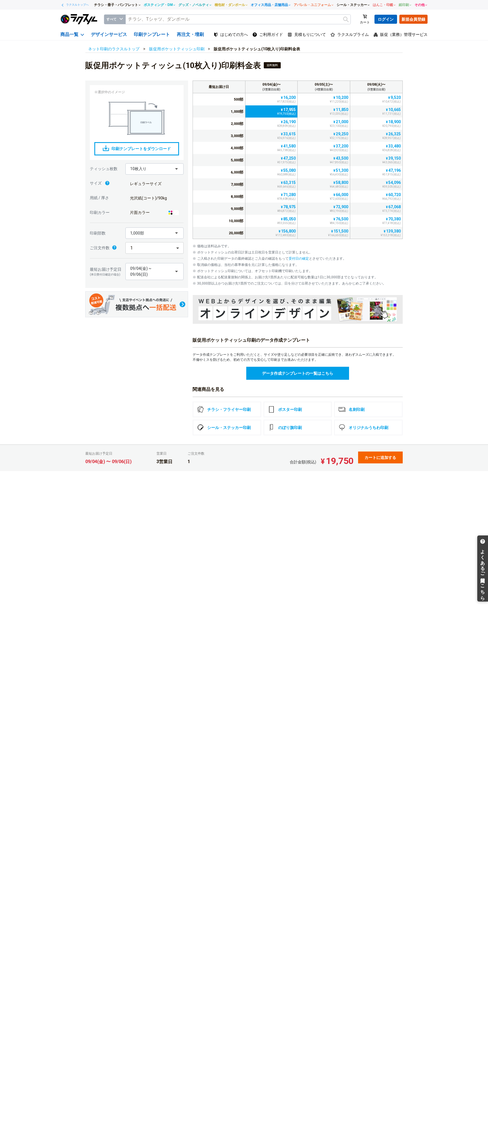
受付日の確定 (299, 259)
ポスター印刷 (290, 409)
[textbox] (238, 19)
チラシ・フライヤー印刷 (229, 409)
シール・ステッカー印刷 (229, 427)
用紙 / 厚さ (99, 198)
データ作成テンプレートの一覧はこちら (297, 373)
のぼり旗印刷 (290, 427)
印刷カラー (100, 212)
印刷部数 (98, 233)
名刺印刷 (357, 409)
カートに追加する (380, 457)
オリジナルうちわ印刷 (368, 427)
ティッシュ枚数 (103, 168)
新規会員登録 (413, 19)
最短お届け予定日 (105, 271)
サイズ (96, 183)
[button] (154, 169)
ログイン (386, 19)
